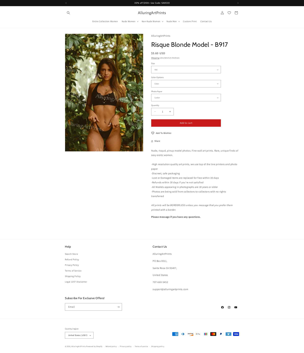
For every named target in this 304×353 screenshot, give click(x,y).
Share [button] (157, 141)
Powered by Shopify (94, 346)
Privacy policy (126, 346)
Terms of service (141, 346)
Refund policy (111, 346)
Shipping (155, 58)
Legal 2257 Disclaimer (76, 281)
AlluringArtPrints (78, 346)
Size (153, 63)
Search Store (71, 254)
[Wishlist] (229, 12)
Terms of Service (73, 270)
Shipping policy (157, 346)
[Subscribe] (118, 307)
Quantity (155, 105)
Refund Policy (72, 259)
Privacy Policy (72, 265)
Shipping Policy (73, 276)
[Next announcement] (237, 3)
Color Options (157, 77)
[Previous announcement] (66, 3)
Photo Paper (156, 91)
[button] (68, 12)
